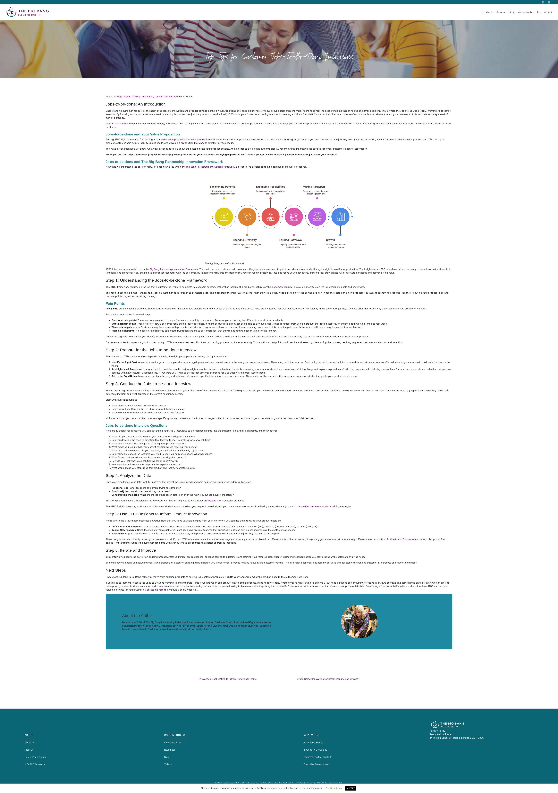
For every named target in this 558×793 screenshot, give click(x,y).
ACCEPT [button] (351, 788)
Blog (539, 12)
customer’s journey (282, 286)
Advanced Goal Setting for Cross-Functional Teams (227, 678)
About (489, 12)
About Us (30, 742)
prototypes (210, 500)
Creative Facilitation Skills (318, 757)
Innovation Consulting (315, 749)
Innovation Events (313, 742)
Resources (169, 749)
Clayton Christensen (117, 123)
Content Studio (525, 12)
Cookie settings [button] (334, 788)
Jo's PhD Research (35, 764)
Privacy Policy (437, 730)
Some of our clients (35, 757)
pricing (335, 506)
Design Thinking (132, 96)
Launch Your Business (166, 96)
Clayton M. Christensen (403, 539)
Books (512, 12)
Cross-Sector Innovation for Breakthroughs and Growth (328, 678)
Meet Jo (29, 749)
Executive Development (316, 764)
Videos (168, 764)
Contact (548, 12)
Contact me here (154, 589)
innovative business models (313, 506)
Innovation (147, 96)
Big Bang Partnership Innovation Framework (210, 166)
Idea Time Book (172, 742)
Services (501, 12)
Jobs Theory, (158, 123)
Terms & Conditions (440, 734)
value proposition (177, 139)
